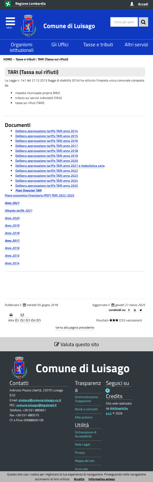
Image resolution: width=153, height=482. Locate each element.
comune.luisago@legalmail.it (36, 405)
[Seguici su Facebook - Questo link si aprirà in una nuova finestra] (107, 390)
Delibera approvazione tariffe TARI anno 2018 (46, 150)
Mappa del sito (84, 461)
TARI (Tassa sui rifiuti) (53, 59)
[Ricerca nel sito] (143, 22)
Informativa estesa (101, 479)
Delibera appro (25, 155)
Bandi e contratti (86, 409)
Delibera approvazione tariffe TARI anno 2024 (46, 180)
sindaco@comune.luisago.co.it (40, 400)
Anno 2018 (12, 233)
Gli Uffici (59, 44)
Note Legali (82, 444)
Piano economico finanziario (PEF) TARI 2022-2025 (39, 195)
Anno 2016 (12, 247)
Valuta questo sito (79, 344)
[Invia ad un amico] (24, 315)
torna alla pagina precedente (75, 327)
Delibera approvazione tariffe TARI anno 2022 (46, 170)
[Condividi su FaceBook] (129, 310)
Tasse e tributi (98, 44)
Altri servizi (136, 44)
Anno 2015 (12, 255)
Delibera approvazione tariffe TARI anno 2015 (46, 136)
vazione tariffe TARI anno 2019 (56, 155)
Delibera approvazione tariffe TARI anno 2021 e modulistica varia (60, 165)
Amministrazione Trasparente (86, 399)
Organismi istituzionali (21, 47)
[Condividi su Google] (135, 310)
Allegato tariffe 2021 (18, 210)
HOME (7, 59)
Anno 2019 (12, 225)
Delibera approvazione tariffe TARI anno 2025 (46, 185)
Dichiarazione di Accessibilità (85, 434)
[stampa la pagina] (13, 315)
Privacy (80, 453)
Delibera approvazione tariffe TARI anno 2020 (46, 160)
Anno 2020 (12, 218)
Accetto (79, 479)
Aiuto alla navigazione (83, 471)
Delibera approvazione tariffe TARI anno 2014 (46, 131)
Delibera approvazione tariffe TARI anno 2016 (46, 140)
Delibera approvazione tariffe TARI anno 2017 (46, 145)
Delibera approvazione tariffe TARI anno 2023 (46, 175)
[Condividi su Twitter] (141, 310)
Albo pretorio (83, 417)
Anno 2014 (12, 263)
